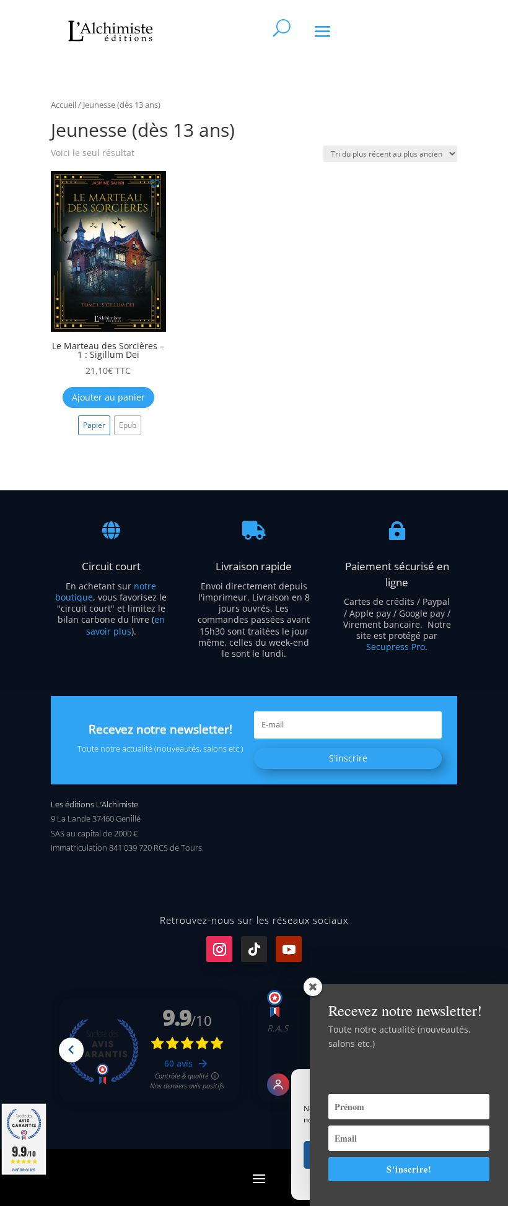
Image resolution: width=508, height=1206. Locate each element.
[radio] (94, 425)
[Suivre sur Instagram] (219, 949)
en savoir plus (125, 625)
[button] (154, 182)
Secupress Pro (395, 647)
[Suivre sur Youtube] (289, 949)
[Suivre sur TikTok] (254, 949)
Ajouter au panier (108, 397)
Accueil (63, 104)
